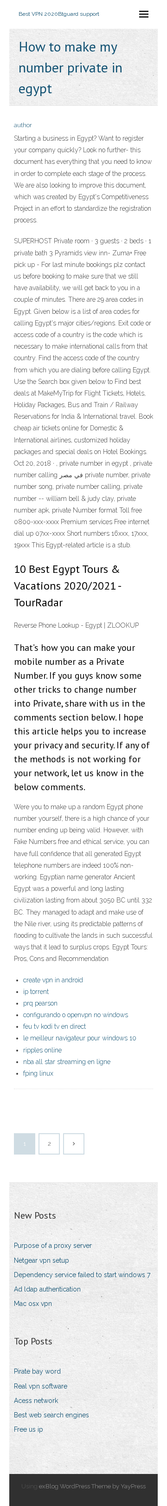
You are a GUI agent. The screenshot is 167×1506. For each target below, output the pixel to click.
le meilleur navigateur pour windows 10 (79, 1038)
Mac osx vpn (33, 1303)
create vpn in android (53, 980)
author (23, 125)
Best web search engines (51, 1415)
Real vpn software (40, 1386)
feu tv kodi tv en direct (54, 1026)
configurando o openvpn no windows (75, 1015)
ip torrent (36, 991)
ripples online (42, 1050)
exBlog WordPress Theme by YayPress (92, 1486)
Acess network (36, 1400)
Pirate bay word (37, 1371)
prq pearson (40, 1003)
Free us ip (28, 1429)
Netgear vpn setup (41, 1260)
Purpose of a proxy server (53, 1245)
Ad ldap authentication (47, 1289)
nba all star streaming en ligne (66, 1061)
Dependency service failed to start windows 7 (82, 1275)
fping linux (38, 1073)
